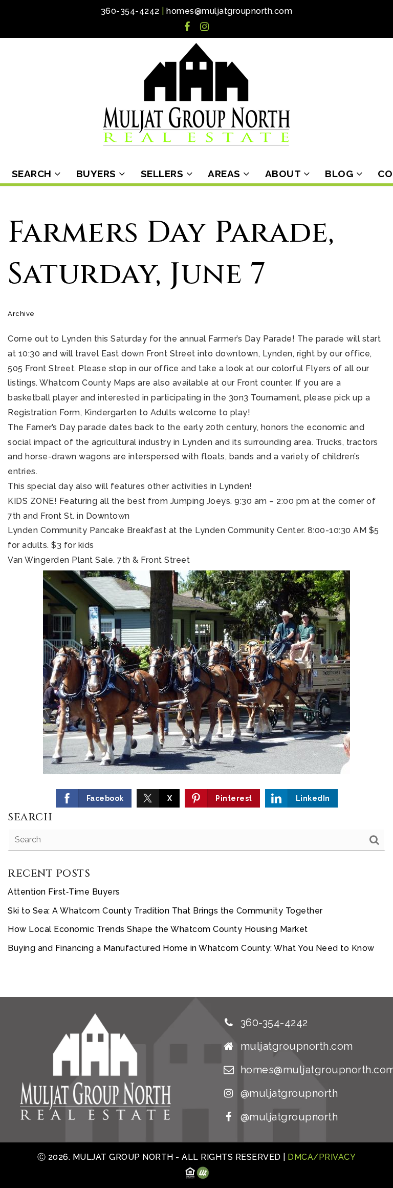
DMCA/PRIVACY (321, 1157)
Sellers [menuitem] (163, 173)
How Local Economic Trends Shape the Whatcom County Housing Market (158, 929)
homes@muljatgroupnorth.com (229, 11)
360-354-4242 (130, 11)
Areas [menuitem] (225, 173)
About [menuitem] (284, 173)
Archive (21, 313)
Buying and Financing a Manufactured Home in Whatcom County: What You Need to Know (191, 948)
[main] (196, 591)
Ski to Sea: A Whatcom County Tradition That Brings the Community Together (165, 911)
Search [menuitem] (33, 173)
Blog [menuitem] (340, 173)
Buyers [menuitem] (97, 173)
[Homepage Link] (196, 93)
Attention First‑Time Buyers (64, 892)
